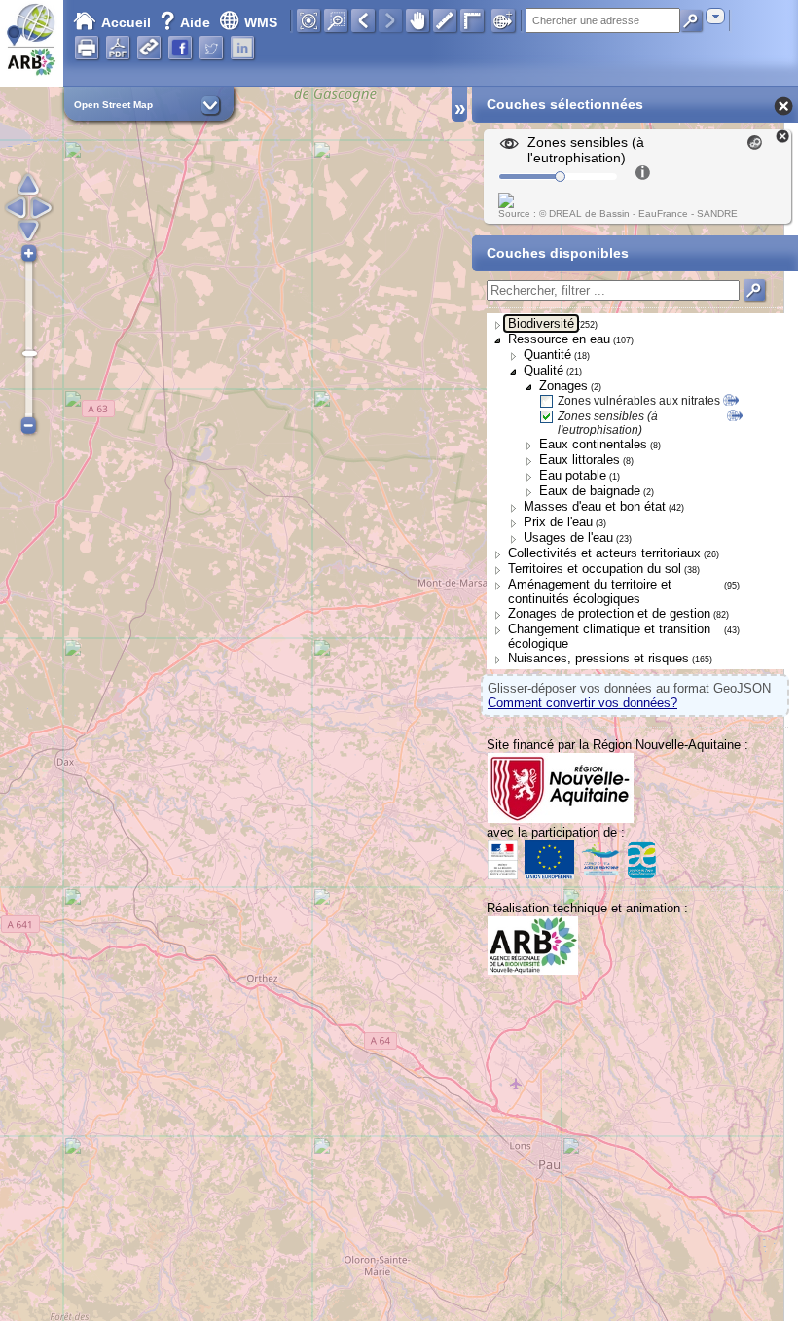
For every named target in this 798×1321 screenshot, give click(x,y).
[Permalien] (149, 47)
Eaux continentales (593, 444)
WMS (260, 22)
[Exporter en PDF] (117, 47)
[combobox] (715, 16)
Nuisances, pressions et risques (598, 658)
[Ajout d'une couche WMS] (503, 20)
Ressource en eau (559, 339)
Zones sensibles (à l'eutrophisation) (608, 423)
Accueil (126, 22)
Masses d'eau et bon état (595, 506)
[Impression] (86, 47)
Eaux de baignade (589, 490)
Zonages (563, 385)
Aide (187, 22)
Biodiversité (541, 323)
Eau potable (572, 475)
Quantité (547, 354)
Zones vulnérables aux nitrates (639, 401)
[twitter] (211, 47)
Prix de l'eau (558, 522)
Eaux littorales (579, 459)
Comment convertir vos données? (582, 703)
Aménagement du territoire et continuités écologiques (589, 591)
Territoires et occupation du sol (594, 568)
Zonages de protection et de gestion (609, 613)
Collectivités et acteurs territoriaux (604, 553)
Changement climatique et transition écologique (609, 636)
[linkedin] (242, 47)
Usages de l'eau (568, 537)
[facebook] (180, 47)
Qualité (543, 370)
